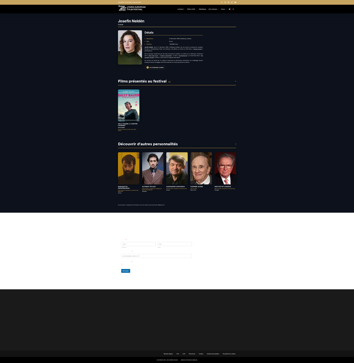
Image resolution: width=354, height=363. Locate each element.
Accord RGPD (126, 261)
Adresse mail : (127, 252)
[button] (233, 9)
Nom (159, 247)
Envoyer (126, 271)
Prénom (124, 247)
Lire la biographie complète (155, 67)
